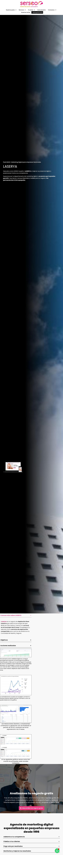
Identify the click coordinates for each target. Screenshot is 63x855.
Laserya (3, 621)
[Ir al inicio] (31, 4)
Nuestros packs (10, 10)
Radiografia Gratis (38, 12)
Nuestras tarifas (25, 12)
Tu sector (30, 10)
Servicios (21, 10)
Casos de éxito (41, 10)
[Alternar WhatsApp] (57, 850)
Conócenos (51, 10)
